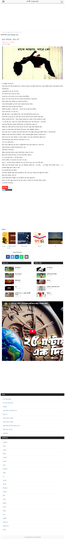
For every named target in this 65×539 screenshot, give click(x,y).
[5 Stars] (6, 34)
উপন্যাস (4, 461)
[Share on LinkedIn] (17, 257)
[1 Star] (1, 34)
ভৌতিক (4, 510)
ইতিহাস (4, 453)
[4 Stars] (5, 34)
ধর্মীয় (4, 495)
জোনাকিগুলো (5, 433)
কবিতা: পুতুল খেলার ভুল (7, 429)
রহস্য (4, 514)
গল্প (12, 32)
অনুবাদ (4, 446)
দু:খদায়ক (5, 491)
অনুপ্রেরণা (5, 442)
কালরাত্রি (5, 406)
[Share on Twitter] (12, 257)
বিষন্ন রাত (5, 414)
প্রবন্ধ (4, 499)
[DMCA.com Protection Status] (7, 191)
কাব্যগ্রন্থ (5, 469)
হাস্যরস (4, 529)
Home (9, 32)
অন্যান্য (4, 450)
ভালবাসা (4, 507)
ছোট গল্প (4, 484)
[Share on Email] (26, 257)
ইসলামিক (5, 457)
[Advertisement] (32, 17)
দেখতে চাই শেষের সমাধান (8, 403)
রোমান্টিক (4, 518)
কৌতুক (4, 472)
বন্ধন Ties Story (7, 399)
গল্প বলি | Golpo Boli (37, 537)
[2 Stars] (2, 34)
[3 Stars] (4, 34)
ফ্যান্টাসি (4, 503)
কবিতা (4, 465)
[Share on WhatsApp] (21, 257)
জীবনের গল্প (5, 488)
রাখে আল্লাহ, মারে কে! (10, 39)
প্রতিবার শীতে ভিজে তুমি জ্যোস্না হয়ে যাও (11, 425)
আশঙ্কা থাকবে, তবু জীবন (8, 418)
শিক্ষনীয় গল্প (5, 522)
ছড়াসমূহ (4, 480)
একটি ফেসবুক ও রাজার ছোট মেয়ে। (10, 410)
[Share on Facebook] (8, 257)
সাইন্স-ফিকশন (6, 526)
